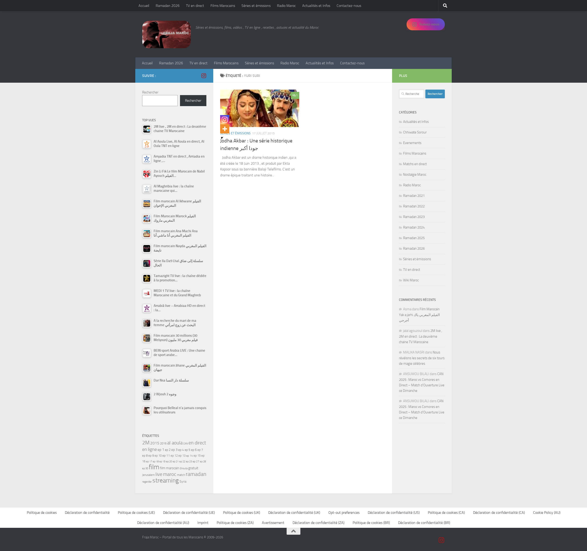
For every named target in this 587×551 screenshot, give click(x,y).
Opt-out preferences (344, 512)
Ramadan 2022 (414, 206)
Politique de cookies (42, 512)
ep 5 (187, 450)
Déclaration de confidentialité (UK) (294, 512)
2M (146, 443)
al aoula (175, 443)
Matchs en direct (415, 164)
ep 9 (151, 455)
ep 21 (176, 461)
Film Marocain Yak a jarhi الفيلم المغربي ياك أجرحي (419, 314)
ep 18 (156, 461)
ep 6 (194, 450)
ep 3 (174, 450)
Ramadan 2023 (414, 217)
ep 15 (197, 455)
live (158, 474)
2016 (163, 443)
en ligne (149, 449)
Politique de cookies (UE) (136, 512)
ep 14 (189, 455)
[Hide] (222, 138)
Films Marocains (222, 5)
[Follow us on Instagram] (203, 75)
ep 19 (162, 461)
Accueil (143, 5)
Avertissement (273, 522)
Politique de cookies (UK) (241, 512)
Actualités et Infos (316, 5)
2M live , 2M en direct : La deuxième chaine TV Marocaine (420, 336)
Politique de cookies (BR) (371, 522)
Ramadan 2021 (414, 196)
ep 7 (200, 450)
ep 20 (169, 461)
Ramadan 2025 (414, 238)
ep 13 (182, 455)
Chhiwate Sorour (415, 132)
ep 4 (181, 450)
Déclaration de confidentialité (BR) (424, 522)
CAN (185, 443)
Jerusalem (148, 475)
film (154, 467)
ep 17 (149, 461)
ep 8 (145, 455)
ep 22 (182, 461)
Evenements (412, 143)
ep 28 (203, 461)
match (181, 475)
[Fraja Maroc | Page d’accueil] (166, 34)
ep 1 (161, 449)
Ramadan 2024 (414, 227)
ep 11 (166, 455)
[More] (224, 128)
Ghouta (184, 468)
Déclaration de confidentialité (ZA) (318, 522)
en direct (197, 443)
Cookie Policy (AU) (546, 512)
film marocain (169, 468)
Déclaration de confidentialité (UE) (189, 512)
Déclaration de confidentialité (87, 512)
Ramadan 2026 (168, 5)
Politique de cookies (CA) (446, 512)
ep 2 (168, 450)
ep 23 (189, 461)
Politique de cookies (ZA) (235, 522)
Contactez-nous (349, 5)
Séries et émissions (256, 5)
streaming (165, 480)
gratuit (193, 468)
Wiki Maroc (411, 280)
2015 (154, 443)
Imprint (202, 522)
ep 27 (196, 461)
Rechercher (150, 92)
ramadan (196, 474)
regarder (147, 481)
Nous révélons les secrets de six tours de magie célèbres (422, 358)
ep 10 (158, 455)
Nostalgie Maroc (414, 174)
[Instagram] (224, 119)
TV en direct (195, 5)
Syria (183, 481)
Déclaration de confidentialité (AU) (163, 522)
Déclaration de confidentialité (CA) (499, 512)
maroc (169, 474)
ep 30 (145, 468)
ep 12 (174, 455)
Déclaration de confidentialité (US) (394, 512)
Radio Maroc (286, 5)
